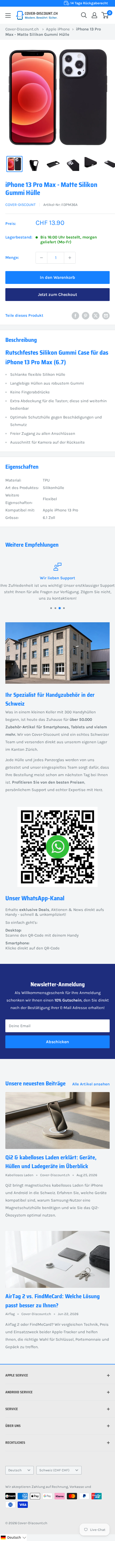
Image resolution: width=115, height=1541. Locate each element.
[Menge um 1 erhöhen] (69, 257)
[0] (105, 15)
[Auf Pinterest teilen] (85, 315)
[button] (13, 1537)
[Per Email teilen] (106, 315)
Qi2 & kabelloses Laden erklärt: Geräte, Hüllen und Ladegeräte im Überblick (51, 1162)
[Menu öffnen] (8, 15)
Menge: (12, 257)
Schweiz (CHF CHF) (54, 1470)
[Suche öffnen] (84, 15)
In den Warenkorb (57, 277)
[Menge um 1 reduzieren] (41, 257)
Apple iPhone (58, 29)
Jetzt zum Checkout (57, 294)
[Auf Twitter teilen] (95, 315)
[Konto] (94, 15)
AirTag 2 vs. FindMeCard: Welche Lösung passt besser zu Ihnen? (52, 1301)
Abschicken (57, 1041)
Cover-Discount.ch (22, 29)
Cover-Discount (20, 204)
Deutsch (15, 1470)
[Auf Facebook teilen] (75, 315)
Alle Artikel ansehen (91, 1084)
